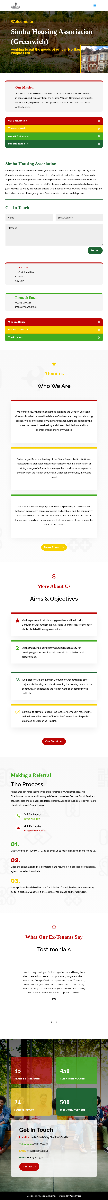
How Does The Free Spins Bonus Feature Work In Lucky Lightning (31, 21)
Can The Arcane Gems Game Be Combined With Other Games (30, 83)
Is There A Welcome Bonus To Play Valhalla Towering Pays (29, 36)
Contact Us (29, 1166)
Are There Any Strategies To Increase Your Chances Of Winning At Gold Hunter (37, 66)
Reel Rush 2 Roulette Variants (15, 43)
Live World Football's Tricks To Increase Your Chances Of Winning (31, 76)
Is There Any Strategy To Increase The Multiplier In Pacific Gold (30, 15)
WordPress (75, 1196)
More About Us (54, 547)
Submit (95, 250)
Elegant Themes (47, 1196)
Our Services (54, 741)
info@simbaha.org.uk (37, 1151)
